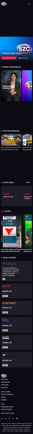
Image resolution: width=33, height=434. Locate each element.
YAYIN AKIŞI (4, 385)
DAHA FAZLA (24, 58)
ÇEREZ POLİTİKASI (6, 409)
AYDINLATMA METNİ (7, 407)
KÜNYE (3, 397)
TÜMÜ (28, 182)
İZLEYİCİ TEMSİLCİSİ (7, 394)
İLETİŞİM (3, 400)
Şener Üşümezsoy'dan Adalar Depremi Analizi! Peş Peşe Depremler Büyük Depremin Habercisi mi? (11, 148)
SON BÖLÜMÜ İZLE (9, 58)
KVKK (2, 404)
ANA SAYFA (4, 379)
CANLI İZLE (4, 387)
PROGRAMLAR (5, 382)
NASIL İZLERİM (5, 392)
